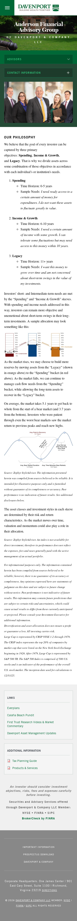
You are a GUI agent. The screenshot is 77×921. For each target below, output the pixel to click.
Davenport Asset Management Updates (31, 733)
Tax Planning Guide (24, 760)
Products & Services (25, 768)
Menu (7, 7)
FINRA (20, 905)
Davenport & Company (38, 861)
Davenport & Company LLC (33, 900)
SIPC (29, 905)
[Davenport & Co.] (38, 8)
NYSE (67, 900)
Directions (49, 890)
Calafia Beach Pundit (20, 715)
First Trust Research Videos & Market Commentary (30, 724)
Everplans (13, 708)
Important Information (39, 847)
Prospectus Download (38, 854)
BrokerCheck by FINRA (38, 818)
